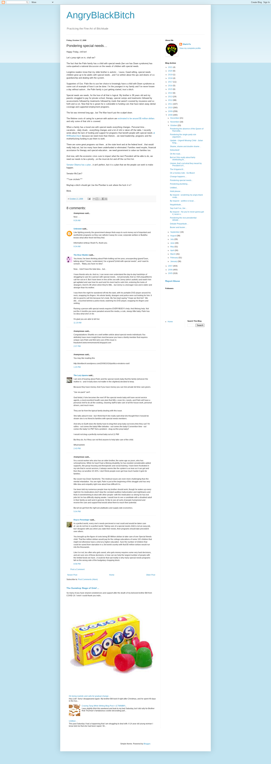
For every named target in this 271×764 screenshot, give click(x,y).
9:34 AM (77, 246)
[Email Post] (89, 199)
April (172, 250)
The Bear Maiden (81, 255)
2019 (170, 75)
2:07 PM (77, 346)
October (174, 125)
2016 (170, 86)
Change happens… (178, 176)
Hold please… (176, 191)
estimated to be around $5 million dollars (136, 118)
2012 (170, 100)
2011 (170, 104)
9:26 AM (77, 220)
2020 (170, 71)
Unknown (78, 229)
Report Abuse (172, 281)
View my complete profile (190, 48)
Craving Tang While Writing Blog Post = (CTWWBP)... (104, 706)
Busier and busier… (178, 227)
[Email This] (94, 198)
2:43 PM (77, 448)
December (175, 118)
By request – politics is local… (182, 201)
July (172, 239)
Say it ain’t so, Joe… (178, 208)
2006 (170, 270)
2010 (170, 107)
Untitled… (73, 721)
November (175, 122)
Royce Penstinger (82, 520)
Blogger (147, 744)
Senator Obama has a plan (78, 165)
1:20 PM (77, 367)
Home (111, 575)
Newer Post (72, 575)
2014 (170, 93)
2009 (170, 111)
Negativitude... (176, 205)
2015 (170, 89)
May (172, 247)
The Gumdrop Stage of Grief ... (82, 588)
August (173, 236)
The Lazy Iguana (81, 375)
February (174, 258)
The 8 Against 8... (177, 169)
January (174, 261)
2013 (170, 97)
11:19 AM (77, 323)
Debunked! (174, 150)
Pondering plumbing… (179, 184)
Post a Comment (77, 569)
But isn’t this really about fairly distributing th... (182, 158)
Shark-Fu (187, 44)
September (175, 232)
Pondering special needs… (181, 180)
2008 (170, 115)
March (173, 254)
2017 (170, 82)
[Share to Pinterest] (106, 198)
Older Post (150, 575)
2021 (170, 67)
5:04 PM (77, 511)
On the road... (175, 154)
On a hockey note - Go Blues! (182, 173)
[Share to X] (100, 198)
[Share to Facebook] (103, 198)
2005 (170, 273)
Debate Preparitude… (179, 224)
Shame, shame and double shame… (185, 146)
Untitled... (174, 188)
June (172, 243)
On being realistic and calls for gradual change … (90, 696)
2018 (170, 78)
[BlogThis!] (97, 198)
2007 (170, 266)
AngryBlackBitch (100, 15)
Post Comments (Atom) (88, 579)
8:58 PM (77, 564)
